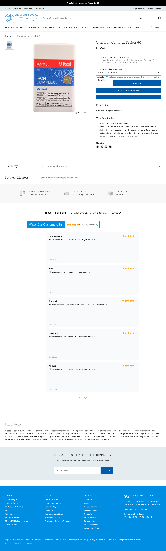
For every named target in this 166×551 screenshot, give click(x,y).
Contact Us (112, 540)
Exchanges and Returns (128, 97)
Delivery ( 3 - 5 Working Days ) (128, 90)
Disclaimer (49, 510)
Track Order (28, 9)
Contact (87, 503)
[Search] (141, 18)
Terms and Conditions (54, 514)
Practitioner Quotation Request (57, 521)
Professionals (100, 28)
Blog (7, 510)
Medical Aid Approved (13, 9)
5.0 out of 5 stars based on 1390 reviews (89, 213)
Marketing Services (92, 524)
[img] (73, 224)
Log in (155, 28)
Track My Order (11, 503)
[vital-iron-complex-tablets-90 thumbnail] (9, 45)
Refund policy (50, 507)
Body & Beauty (50, 28)
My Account (40, 9)
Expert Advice (121, 28)
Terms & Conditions (33, 540)
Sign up (106, 470)
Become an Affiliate (92, 528)
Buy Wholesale (90, 517)
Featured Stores (14, 28)
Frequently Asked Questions (130, 540)
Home (8, 36)
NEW (137, 28)
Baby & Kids (70, 28)
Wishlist (8, 514)
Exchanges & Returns (14, 507)
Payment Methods (154, 9)
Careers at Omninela (92, 507)
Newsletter (88, 514)
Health (33, 28)
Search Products (51, 500)
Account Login (11, 500)
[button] (80, 398)
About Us (88, 500)
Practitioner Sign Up (53, 517)
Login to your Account (14, 540)
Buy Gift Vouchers (12, 517)
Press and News (90, 510)
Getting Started (11, 524)
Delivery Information (137, 9)
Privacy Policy (89, 521)
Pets (84, 28)
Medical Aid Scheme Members (17, 521)
